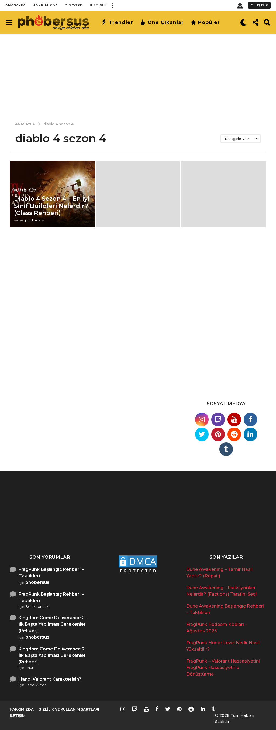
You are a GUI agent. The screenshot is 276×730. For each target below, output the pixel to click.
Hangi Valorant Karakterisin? (50, 679)
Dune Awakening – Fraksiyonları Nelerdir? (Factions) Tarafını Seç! (91, 533)
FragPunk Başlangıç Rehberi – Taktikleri (51, 572)
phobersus (37, 582)
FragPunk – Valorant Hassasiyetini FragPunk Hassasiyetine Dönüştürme (223, 668)
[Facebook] (250, 419)
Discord (74, 5)
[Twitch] (218, 419)
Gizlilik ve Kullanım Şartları (68, 709)
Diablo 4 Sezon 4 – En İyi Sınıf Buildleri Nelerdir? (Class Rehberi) (51, 206)
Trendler (121, 22)
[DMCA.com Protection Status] (138, 564)
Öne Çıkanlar (165, 22)
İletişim (98, 5)
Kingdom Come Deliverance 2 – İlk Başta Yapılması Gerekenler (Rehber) (53, 624)
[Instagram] (202, 419)
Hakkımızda (45, 5)
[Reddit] (234, 434)
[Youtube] (234, 419)
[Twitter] (202, 434)
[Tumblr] (226, 449)
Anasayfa (15, 5)
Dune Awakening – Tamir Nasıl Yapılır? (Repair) (37, 530)
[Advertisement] (138, 74)
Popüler (209, 22)
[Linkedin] (250, 434)
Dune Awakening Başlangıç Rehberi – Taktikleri (144, 533)
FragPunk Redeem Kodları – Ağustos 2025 (198, 530)
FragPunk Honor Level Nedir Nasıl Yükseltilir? (252, 530)
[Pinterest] (218, 434)
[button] (112, 5)
